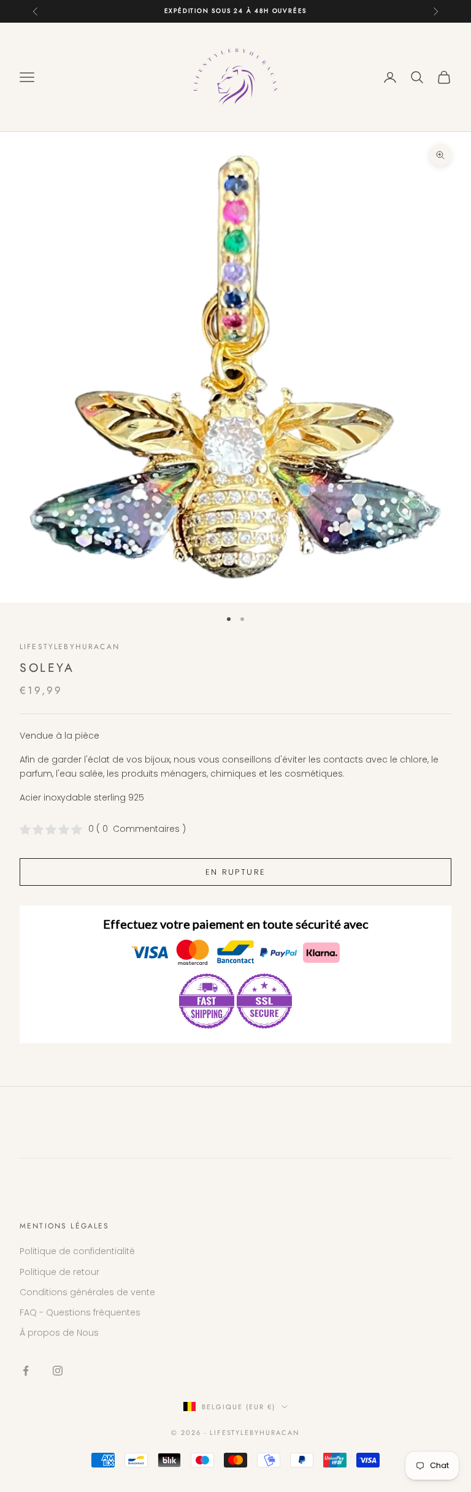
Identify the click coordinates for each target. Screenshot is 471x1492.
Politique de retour (59, 1272)
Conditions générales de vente (87, 1292)
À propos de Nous (59, 1332)
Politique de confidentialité (77, 1251)
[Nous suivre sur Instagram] (58, 1370)
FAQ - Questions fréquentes (80, 1312)
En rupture (235, 872)
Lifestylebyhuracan (70, 646)
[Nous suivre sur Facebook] (26, 1370)
